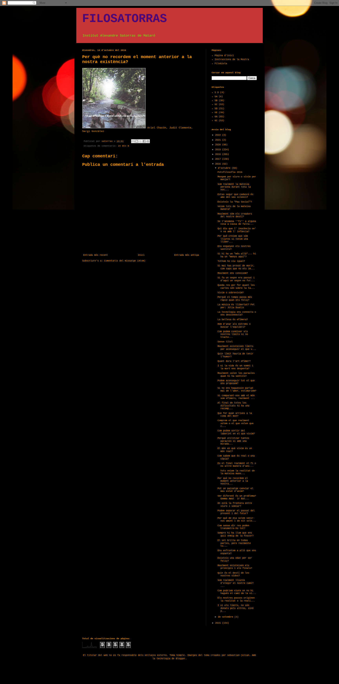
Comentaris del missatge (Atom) (124, 260)
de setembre (226, 617)
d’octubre (225, 168)
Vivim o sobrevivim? (231, 292)
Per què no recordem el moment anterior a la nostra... (233, 481)
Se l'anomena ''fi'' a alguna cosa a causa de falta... (237, 223)
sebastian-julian (238, 655)
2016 (218, 164)
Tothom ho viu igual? (231, 261)
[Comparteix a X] (140, 141)
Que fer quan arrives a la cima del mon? (235, 414)
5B (216, 100)
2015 (218, 623)
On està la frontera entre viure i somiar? (235, 504)
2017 (218, 159)
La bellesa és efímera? (233, 319)
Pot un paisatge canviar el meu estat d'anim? (235, 490)
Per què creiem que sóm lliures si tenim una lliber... (233, 239)
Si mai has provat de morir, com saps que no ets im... (236, 267)
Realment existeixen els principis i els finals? (235, 567)
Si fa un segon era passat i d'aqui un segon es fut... (236, 279)
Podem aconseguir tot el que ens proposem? (236, 382)
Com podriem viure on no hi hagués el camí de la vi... (237, 592)
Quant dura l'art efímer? (234, 361)
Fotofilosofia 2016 (230, 172)
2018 (218, 154)
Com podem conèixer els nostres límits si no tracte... (233, 334)
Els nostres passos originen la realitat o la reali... (236, 599)
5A (216, 96)
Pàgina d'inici (224, 55)
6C (216, 120)
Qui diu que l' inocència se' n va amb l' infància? (237, 230)
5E (216, 112)
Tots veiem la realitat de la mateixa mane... (236, 472)
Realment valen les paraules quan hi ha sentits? (236, 374)
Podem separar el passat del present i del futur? (236, 512)
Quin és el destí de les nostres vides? (233, 574)
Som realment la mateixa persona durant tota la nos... (234, 187)
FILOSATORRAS (124, 19)
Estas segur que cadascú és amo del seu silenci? (235, 196)
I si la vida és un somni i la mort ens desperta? (235, 367)
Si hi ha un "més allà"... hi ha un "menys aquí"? (237, 255)
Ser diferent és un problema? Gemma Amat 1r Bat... (237, 497)
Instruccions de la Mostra (232, 59)
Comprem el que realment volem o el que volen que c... (235, 423)
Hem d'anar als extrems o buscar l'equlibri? (234, 325)
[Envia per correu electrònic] (133, 141)
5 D (217, 92)
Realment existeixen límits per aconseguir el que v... (237, 347)
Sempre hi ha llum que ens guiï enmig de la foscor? (235, 534)
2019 (218, 149)
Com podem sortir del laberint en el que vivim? (236, 432)
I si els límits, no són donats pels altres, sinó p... (235, 608)
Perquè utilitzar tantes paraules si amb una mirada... (233, 441)
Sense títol (225, 341)
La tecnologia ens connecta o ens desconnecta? (237, 313)
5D (216, 108)
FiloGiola (221, 63)
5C (216, 104)
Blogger (180, 658)
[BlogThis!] (137, 141)
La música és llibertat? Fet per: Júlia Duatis (236, 306)
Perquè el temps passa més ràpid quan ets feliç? (235, 298)
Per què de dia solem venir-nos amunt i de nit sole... (237, 519)
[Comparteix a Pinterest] (148, 141)
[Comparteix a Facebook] (144, 141)
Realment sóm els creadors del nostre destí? (235, 215)
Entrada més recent (95, 255)
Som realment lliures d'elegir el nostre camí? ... (235, 583)
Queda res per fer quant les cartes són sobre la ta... (236, 286)
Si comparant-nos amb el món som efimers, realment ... (236, 397)
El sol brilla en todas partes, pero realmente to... (234, 543)
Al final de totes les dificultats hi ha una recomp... (233, 406)
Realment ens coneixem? (233, 273)
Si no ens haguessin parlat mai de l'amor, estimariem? (237, 389)
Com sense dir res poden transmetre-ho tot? (233, 527)
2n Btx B (123, 146)
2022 (218, 135)
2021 (218, 140)
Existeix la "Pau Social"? (235, 202)
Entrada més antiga (186, 255)
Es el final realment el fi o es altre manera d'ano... (237, 465)
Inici (141, 255)
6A (216, 116)
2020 (218, 144)
